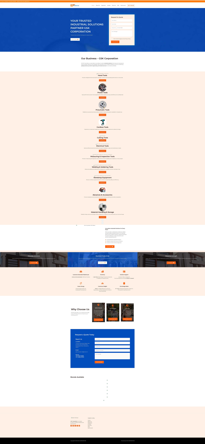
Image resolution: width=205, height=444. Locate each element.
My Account (123, 5)
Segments (103, 5)
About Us (98, 5)
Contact (108, 5)
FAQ (118, 5)
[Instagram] (75, 425)
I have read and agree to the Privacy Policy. (122, 38)
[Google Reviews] (77, 425)
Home (93, 5)
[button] (131, 5)
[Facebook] (71, 425)
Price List (114, 5)
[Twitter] (73, 425)
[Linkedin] (79, 425)
